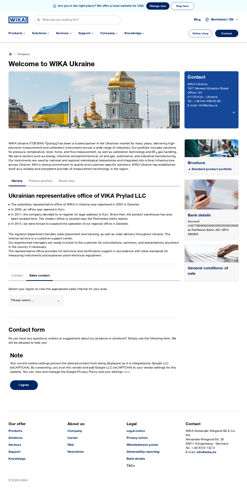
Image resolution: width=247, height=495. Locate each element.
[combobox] (36, 300)
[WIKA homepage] (18, 20)
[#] (211, 148)
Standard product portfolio (212, 169)
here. (127, 372)
